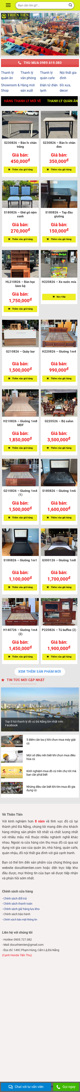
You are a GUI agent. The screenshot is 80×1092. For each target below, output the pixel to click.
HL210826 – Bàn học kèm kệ (20, 284)
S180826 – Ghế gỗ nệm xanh (20, 214)
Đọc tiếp (61, 296)
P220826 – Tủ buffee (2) (59, 630)
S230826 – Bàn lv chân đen (59, 145)
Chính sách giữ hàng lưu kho (21, 909)
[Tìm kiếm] (70, 5)
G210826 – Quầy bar (20, 351)
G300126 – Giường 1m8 (59, 560)
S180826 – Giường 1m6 (59, 491)
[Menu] (8, 5)
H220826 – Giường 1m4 (59, 351)
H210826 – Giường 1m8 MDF (20, 423)
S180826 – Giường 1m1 (20, 560)
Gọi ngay (69, 1087)
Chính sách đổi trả (15, 898)
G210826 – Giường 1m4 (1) (20, 493)
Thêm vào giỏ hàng (22, 169)
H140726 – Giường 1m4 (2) (20, 632)
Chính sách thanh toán (17, 903)
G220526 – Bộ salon (59, 421)
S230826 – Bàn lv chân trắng (20, 145)
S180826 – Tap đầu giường (59, 214)
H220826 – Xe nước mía (59, 282)
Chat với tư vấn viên (29, 1087)
